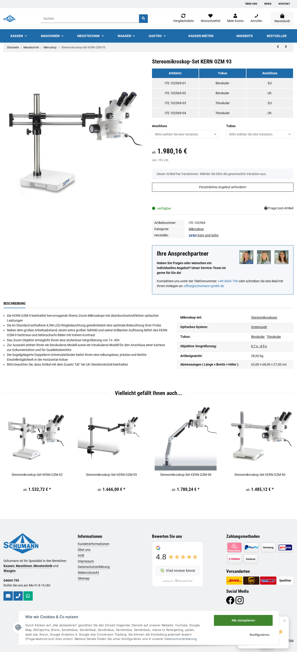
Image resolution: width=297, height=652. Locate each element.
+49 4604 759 (228, 281)
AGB (81, 555)
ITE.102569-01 (175, 83)
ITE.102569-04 (175, 113)
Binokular (222, 83)
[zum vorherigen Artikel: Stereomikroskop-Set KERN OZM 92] (278, 47)
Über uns (251, 3)
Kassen (8, 566)
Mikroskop (196, 229)
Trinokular (222, 103)
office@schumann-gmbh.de (204, 286)
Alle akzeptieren (243, 620)
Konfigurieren (259, 634)
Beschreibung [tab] (14, 303)
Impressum (86, 561)
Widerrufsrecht (88, 572)
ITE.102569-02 (175, 93)
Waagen (9, 571)
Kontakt (284, 3)
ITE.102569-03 (175, 103)
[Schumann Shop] (9, 18)
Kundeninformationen (93, 544)
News (267, 3)
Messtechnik (42, 566)
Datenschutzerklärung (94, 567)
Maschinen (24, 566)
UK (270, 93)
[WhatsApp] (28, 596)
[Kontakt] (8, 596)
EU (270, 83)
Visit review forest (180, 571)
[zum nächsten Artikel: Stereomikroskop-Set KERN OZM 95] (286, 47)
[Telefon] (18, 596)
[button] (235, 18)
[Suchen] (143, 18)
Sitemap (84, 578)
